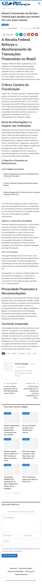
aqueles (14, 353)
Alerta (8, 353)
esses (34, 353)
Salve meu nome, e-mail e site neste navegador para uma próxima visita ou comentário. (21, 550)
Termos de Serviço (21, 574)
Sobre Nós (13, 568)
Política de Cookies (25, 568)
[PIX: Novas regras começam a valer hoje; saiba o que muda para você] (30, 443)
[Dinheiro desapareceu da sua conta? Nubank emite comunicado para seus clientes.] (12, 417)
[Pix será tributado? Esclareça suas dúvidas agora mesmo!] (30, 417)
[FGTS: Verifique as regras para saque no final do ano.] (30, 469)
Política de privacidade (15, 571)
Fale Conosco (29, 571)
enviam (29, 353)
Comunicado (21, 353)
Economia (5, 24)
